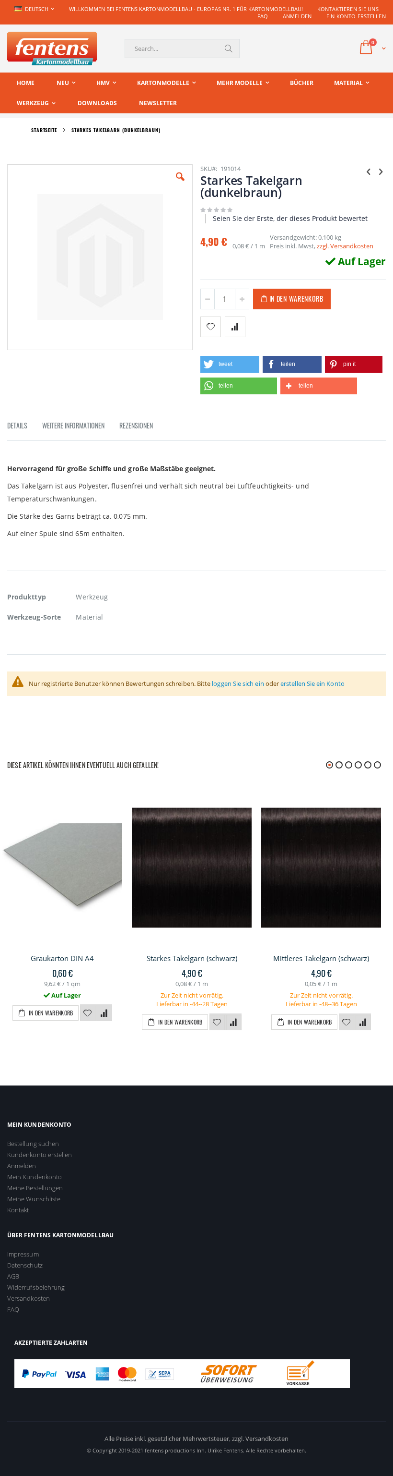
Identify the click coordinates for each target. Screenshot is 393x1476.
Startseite (44, 130)
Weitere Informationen (73, 425)
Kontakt (18, 1210)
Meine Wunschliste (33, 1199)
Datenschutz (25, 1265)
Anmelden (297, 16)
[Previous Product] (368, 171)
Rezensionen (136, 425)
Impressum (23, 1254)
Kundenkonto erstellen (39, 1154)
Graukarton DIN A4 (62, 958)
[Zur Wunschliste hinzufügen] (87, 1013)
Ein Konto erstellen (356, 16)
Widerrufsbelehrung (36, 1287)
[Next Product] (380, 171)
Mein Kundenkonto (34, 1176)
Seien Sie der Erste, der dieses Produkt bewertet (290, 218)
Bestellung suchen (33, 1143)
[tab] (24, 427)
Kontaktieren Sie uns (348, 8)
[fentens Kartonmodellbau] (52, 48)
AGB (13, 1276)
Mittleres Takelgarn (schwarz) (321, 958)
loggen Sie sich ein (238, 683)
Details (17, 425)
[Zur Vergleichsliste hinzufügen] (104, 1013)
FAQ (262, 16)
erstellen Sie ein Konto (312, 683)
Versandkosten (28, 1298)
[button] (180, 184)
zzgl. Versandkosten (345, 246)
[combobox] (182, 48)
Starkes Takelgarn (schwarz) (192, 958)
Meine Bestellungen (35, 1187)
